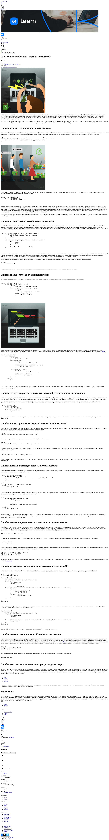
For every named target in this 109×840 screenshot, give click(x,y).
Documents (6, 818)
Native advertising (8, 829)
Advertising (6, 827)
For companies (7, 817)
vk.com (5, 773)
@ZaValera (11, 737)
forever (5, 678)
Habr (8, 838)
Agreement (6, 819)
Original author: (9, 67)
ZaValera (3, 53)
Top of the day (4, 752)
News (5, 805)
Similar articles (12, 752)
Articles (5, 804)
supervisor (6, 681)
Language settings (5, 837)
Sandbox (6, 809)
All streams (5, 1)
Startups (5, 831)
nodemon (6, 679)
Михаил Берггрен (8, 792)
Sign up (5, 799)
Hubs (5, 806)
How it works (7, 814)
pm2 (5, 677)
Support (11, 837)
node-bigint (9, 561)
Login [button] (2, 9)
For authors (6, 815)
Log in (5, 797)
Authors (5, 808)
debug (64, 641)
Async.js (104, 351)
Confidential (6, 821)
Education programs (8, 830)
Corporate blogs (7, 826)
